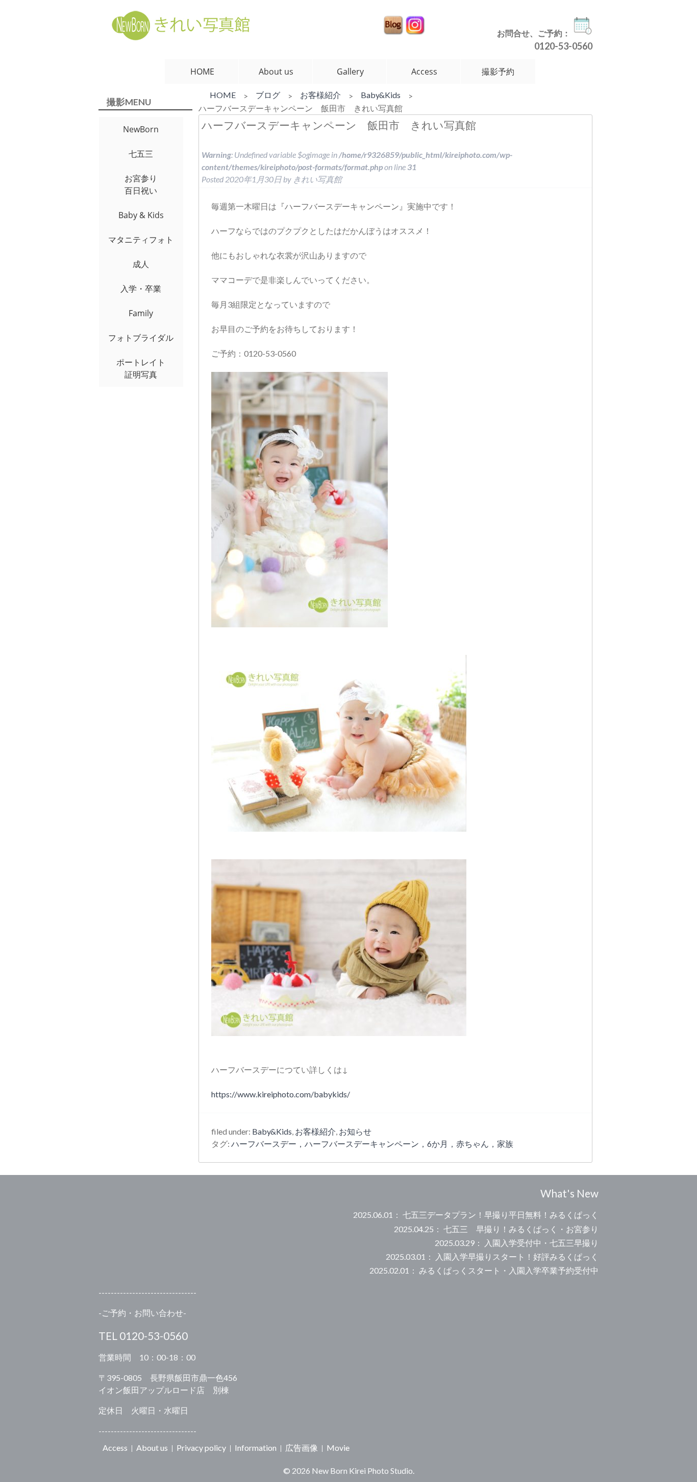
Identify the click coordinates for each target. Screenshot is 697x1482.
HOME (202, 71)
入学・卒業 (140, 288)
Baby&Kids (381, 95)
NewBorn (141, 129)
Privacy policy (201, 1447)
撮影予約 (498, 71)
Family (141, 313)
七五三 (141, 153)
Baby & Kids (141, 215)
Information (256, 1447)
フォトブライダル (140, 337)
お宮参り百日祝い (141, 184)
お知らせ (355, 1131)
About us (276, 71)
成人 (141, 264)
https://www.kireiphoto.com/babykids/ (280, 1094)
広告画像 (301, 1447)
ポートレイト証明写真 (140, 368)
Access (424, 71)
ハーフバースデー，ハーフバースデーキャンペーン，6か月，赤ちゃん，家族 (372, 1143)
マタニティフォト (140, 239)
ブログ (268, 95)
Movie (338, 1447)
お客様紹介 (320, 95)
